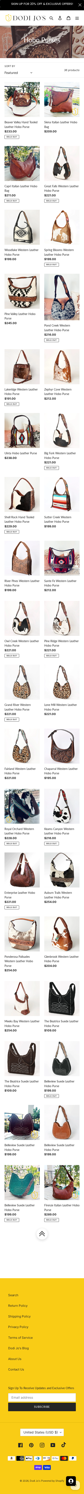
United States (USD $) (40, 1432)
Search (13, 1295)
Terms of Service (20, 1338)
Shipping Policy (19, 1316)
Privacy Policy (18, 1327)
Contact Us (16, 1369)
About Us (14, 1359)
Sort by (9, 66)
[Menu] (77, 18)
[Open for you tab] (71, 1481)
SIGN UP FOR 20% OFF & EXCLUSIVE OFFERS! (42, 4)
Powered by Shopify (52, 1480)
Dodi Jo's (35, 1480)
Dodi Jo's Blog (18, 1348)
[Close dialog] (80, 5)
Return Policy (18, 1306)
